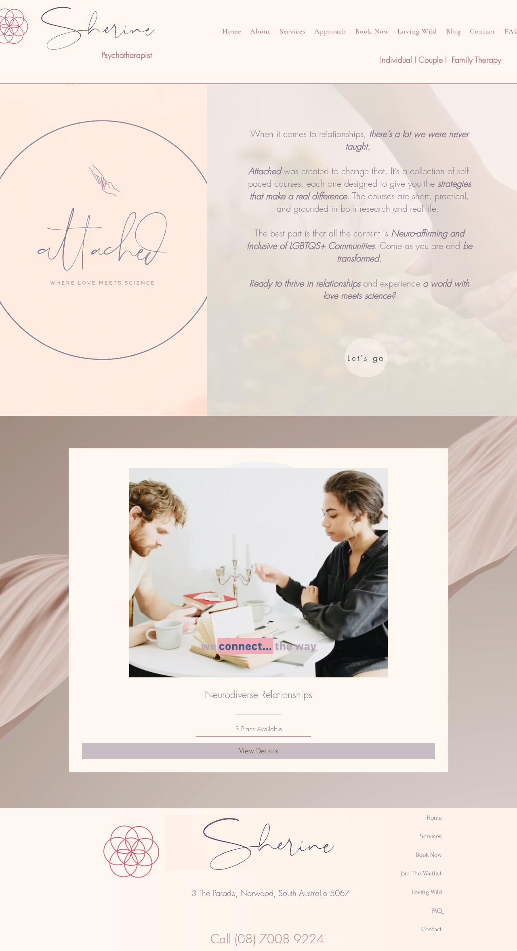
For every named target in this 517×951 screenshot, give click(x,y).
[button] (377, 668)
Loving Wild (427, 892)
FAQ (436, 910)
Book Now (429, 854)
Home (434, 817)
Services (431, 836)
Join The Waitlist (421, 873)
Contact (431, 929)
